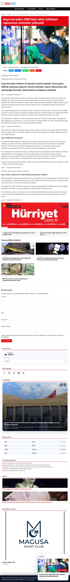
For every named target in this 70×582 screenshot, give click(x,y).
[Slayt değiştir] (31, 566)
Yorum (4, 297)
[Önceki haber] (61, 384)
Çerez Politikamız (30, 579)
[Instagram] (14, 373)
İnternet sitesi (5, 326)
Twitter (11, 70)
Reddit (32, 70)
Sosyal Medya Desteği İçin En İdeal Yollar (14, 470)
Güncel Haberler (19, 9)
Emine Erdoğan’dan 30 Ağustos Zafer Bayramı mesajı (18, 463)
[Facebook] (4, 373)
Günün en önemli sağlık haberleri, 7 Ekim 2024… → (53, 233)
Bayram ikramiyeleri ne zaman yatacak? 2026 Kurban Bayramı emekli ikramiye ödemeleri (27, 465)
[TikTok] (23, 373)
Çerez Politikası (50, 9)
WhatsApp (25, 70)
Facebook (18, 70)
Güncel (9, 14)
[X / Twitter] (9, 373)
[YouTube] (19, 373)
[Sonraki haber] (64, 384)
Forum (41, 9)
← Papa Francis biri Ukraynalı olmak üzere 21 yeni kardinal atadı (18, 233)
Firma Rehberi (32, 9)
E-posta (4, 319)
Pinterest (38, 70)
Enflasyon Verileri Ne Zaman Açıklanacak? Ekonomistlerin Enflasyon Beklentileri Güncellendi (28, 467)
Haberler (3, 14)
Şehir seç (7, 357)
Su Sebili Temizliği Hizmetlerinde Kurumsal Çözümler (17, 468)
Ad (2, 313)
